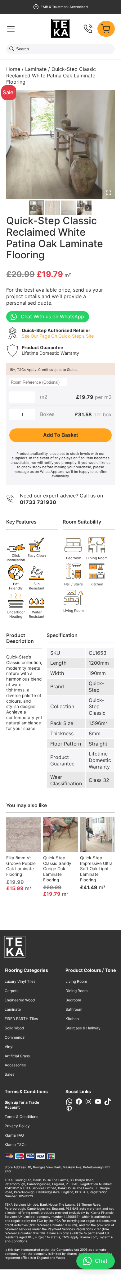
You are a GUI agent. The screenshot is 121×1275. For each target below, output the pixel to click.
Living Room (76, 981)
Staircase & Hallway (83, 1028)
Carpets (11, 990)
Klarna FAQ (14, 1135)
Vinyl (9, 1046)
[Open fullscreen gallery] (108, 192)
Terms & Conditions (21, 1116)
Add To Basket (60, 435)
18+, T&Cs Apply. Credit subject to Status (43, 369)
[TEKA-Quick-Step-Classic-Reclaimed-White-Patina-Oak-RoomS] (60, 144)
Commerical (15, 1037)
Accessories (15, 1065)
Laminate (36, 69)
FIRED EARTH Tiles (21, 1018)
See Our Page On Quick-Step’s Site (58, 336)
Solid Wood (14, 1028)
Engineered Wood (20, 1000)
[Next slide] (88, 208)
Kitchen (72, 1018)
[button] (36, 208)
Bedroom (73, 1000)
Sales (9, 1074)
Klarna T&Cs (15, 1144)
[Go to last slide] (32, 208)
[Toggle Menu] (11, 29)
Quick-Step (96, 686)
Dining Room (76, 990)
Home (13, 69)
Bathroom (73, 1009)
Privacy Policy (17, 1126)
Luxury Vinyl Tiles (20, 981)
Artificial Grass (17, 1056)
